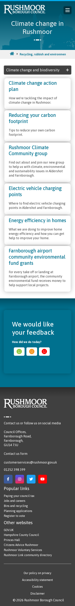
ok (31, 351)
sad (44, 351)
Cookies (37, 586)
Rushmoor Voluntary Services (23, 550)
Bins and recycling (16, 505)
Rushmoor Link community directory (28, 555)
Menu (67, 10)
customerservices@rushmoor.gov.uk (30, 462)
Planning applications (18, 511)
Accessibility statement (37, 579)
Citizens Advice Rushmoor (21, 544)
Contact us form (15, 454)
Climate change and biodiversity (33, 70)
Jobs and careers (14, 500)
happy (19, 351)
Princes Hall (12, 540)
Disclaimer (37, 593)
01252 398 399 (14, 470)
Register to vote (14, 515)
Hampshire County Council (21, 534)
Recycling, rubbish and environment (43, 54)
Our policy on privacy (37, 573)
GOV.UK (8, 530)
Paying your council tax (19, 495)
